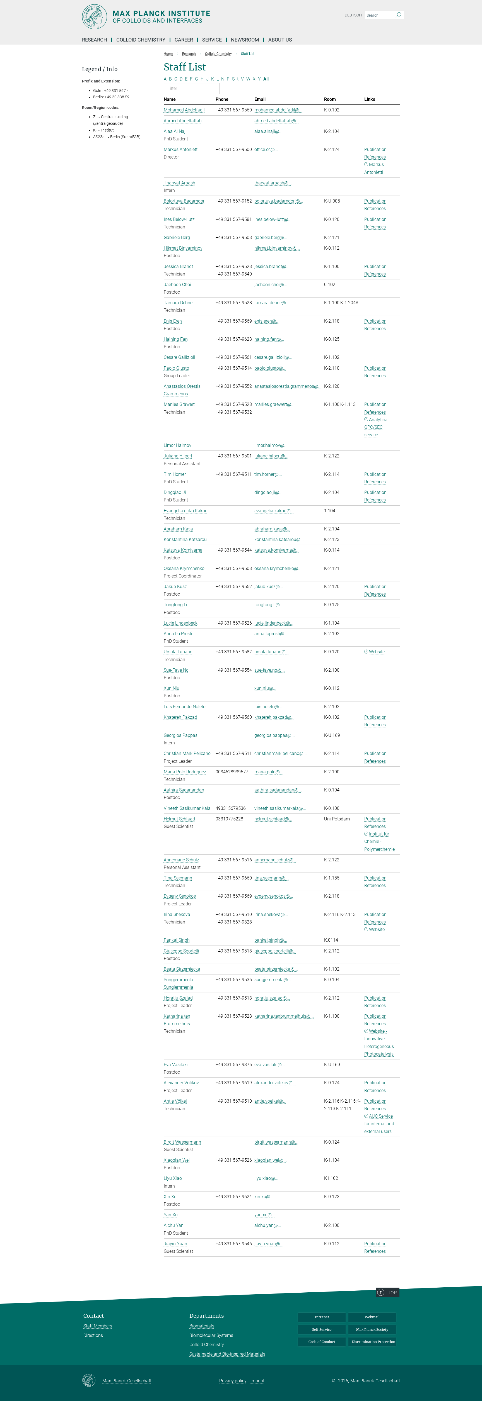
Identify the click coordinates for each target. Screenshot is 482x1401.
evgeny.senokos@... (273, 896)
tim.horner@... (268, 474)
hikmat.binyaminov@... (277, 248)
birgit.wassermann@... (276, 1142)
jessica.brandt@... (272, 266)
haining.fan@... (269, 339)
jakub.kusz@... (268, 586)
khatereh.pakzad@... (274, 717)
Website (377, 651)
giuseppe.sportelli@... (275, 951)
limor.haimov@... (271, 445)
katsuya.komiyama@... (277, 550)
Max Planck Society (372, 1329)
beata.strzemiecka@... (276, 969)
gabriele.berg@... (270, 237)
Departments (206, 1316)
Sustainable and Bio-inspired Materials (227, 1354)
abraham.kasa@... (272, 529)
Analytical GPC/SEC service (376, 427)
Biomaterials (201, 1326)
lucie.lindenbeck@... (273, 623)
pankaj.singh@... (270, 940)
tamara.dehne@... (271, 302)
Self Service (322, 1329)
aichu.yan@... (267, 1225)
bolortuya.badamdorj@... (278, 201)
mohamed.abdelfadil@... (278, 110)
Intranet (322, 1317)
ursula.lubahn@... (271, 651)
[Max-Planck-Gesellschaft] (92, 1380)
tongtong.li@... (268, 604)
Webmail (372, 1317)
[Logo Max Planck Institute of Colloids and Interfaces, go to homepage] (186, 16)
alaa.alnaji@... (268, 131)
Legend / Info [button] (100, 69)
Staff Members (97, 1326)
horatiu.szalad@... (272, 998)
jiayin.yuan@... (268, 1243)
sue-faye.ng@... (269, 670)
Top (392, 1292)
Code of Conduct (322, 1342)
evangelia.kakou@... (274, 510)
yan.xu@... (264, 1214)
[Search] (398, 15)
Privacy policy (233, 1380)
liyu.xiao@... (266, 1178)
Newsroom (245, 40)
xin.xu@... (264, 1196)
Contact (93, 1316)
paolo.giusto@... (270, 368)
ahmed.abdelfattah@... (276, 120)
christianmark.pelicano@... (280, 753)
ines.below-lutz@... (272, 219)
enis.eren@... (266, 321)
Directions (93, 1335)
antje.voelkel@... (270, 1101)
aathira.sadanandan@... (278, 790)
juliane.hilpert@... (271, 456)
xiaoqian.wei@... (270, 1160)
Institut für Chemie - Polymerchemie (379, 841)
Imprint (257, 1380)
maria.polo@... (268, 771)
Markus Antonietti (374, 168)
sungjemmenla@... (272, 979)
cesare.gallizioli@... (273, 357)
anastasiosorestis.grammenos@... (288, 386)
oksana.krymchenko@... (278, 568)
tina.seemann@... (271, 878)
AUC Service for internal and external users (379, 1124)
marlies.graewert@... (274, 404)
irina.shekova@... (271, 914)
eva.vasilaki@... (269, 1064)
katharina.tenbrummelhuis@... (284, 1016)
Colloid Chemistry (206, 1344)
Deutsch (353, 15)
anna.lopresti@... (271, 633)
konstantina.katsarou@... (279, 539)
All (266, 79)
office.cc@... (266, 149)
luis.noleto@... (268, 706)
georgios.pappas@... (274, 735)
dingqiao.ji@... (268, 492)
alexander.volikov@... (275, 1082)
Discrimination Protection (373, 1342)
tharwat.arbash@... (273, 183)
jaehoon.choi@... (270, 284)
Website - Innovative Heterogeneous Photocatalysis (379, 1043)
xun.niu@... (265, 688)
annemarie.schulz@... (275, 859)
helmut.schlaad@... (273, 819)
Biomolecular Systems (211, 1335)
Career (184, 40)
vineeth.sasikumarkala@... (280, 808)
